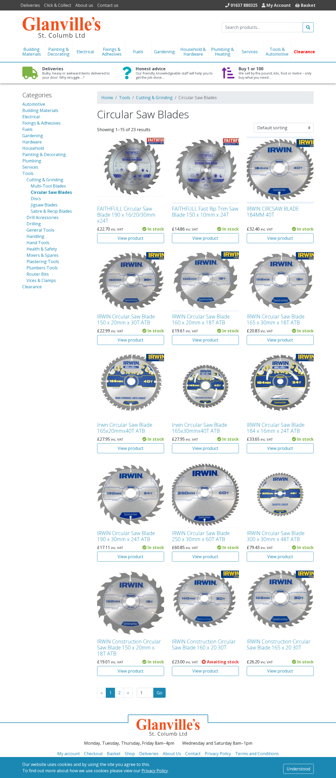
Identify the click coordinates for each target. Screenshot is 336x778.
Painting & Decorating (44, 154)
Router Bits (38, 274)
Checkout (93, 753)
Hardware (32, 142)
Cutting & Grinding (45, 180)
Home (107, 97)
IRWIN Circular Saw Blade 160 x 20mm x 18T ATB (201, 319)
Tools (28, 173)
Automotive (33, 104)
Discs (36, 198)
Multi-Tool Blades (48, 186)
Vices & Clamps (41, 280)
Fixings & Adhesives (41, 123)
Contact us (107, 5)
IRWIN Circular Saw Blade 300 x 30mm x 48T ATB (275, 536)
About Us (172, 753)
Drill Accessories (43, 217)
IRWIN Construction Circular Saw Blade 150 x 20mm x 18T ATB (129, 647)
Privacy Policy (154, 771)
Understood (298, 769)
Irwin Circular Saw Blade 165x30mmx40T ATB (199, 427)
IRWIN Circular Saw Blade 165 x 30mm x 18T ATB (275, 319)
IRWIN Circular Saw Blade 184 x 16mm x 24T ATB (275, 427)
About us (84, 5)
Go (159, 693)
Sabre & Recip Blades (51, 211)
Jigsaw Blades (44, 205)
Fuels (27, 129)
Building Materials (40, 110)
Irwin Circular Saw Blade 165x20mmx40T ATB (124, 427)
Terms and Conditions (257, 753)
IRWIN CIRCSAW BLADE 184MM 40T (273, 211)
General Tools (40, 230)
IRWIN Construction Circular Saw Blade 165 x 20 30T (279, 644)
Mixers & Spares (43, 255)
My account (68, 753)
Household (33, 148)
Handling (35, 236)
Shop (130, 753)
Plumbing (31, 161)
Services (30, 167)
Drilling (34, 224)
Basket (113, 753)
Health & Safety (42, 249)
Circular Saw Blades (51, 192)
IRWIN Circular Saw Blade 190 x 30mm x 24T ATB (126, 536)
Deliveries (30, 5)
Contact (193, 753)
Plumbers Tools (42, 268)
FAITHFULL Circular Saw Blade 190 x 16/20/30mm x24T (126, 214)
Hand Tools (38, 243)
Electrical (31, 117)
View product (130, 238)
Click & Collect (57, 5)
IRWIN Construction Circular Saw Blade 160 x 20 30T (204, 644)
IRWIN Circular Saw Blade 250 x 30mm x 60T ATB (201, 536)
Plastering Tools (43, 261)
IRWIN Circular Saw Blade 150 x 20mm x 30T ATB (126, 319)
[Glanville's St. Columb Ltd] (61, 27)
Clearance (32, 287)
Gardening (32, 135)
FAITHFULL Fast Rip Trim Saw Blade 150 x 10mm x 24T (205, 211)
